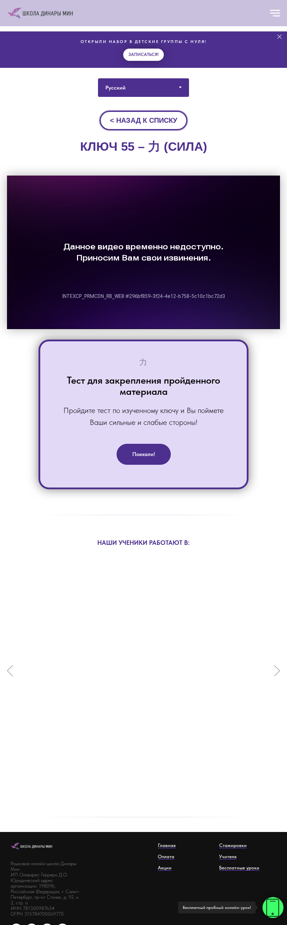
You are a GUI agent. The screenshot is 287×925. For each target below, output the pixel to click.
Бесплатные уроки (239, 867)
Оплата (166, 856)
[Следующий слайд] (277, 670)
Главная (167, 845)
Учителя (228, 856)
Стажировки (233, 845)
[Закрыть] (279, 37)
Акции (165, 867)
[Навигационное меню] (275, 13)
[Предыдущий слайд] (10, 670)
